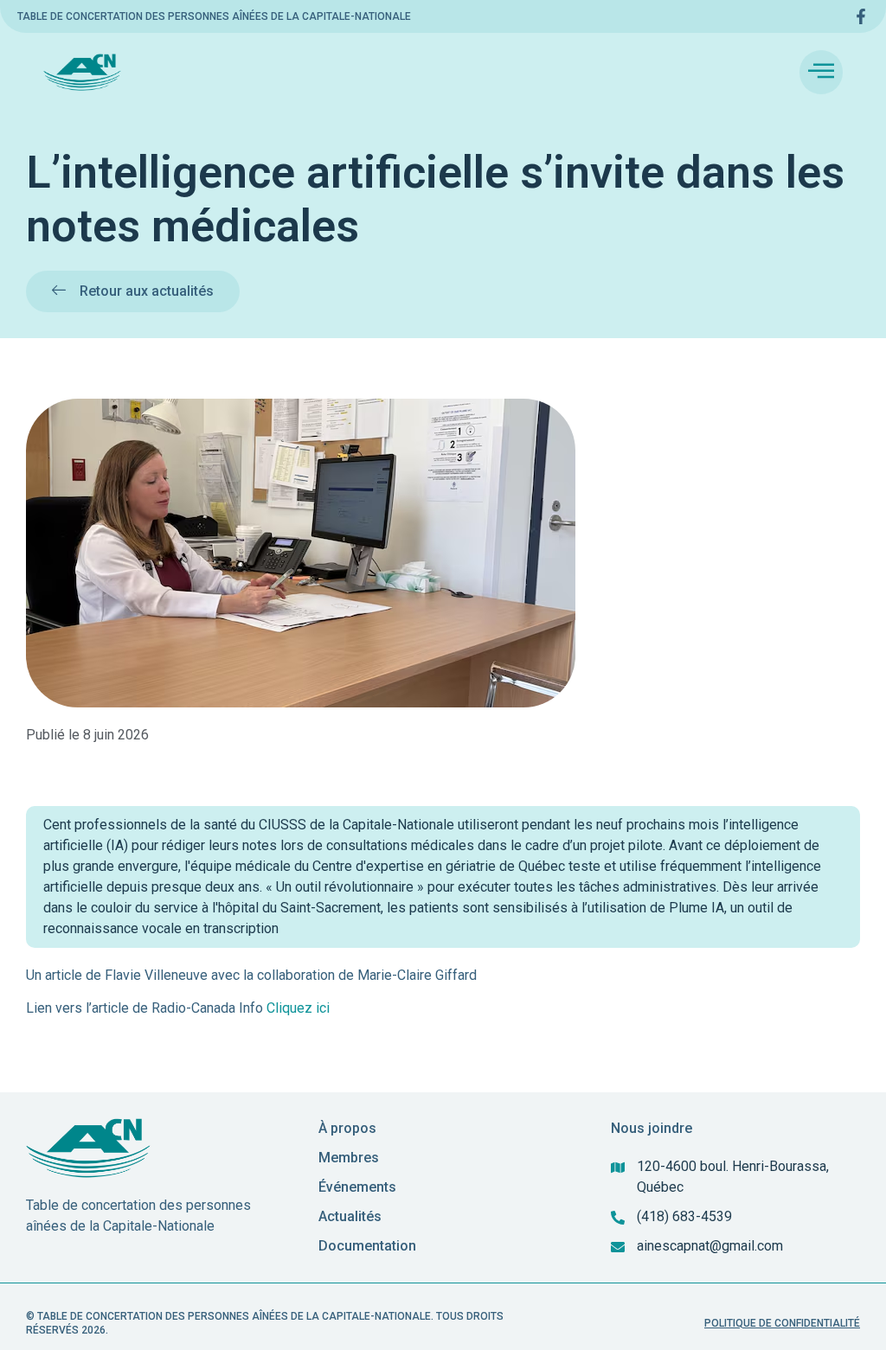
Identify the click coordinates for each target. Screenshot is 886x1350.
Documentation (367, 1246)
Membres (348, 1157)
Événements (357, 1187)
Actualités (350, 1216)
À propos (347, 1128)
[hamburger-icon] (821, 72)
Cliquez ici (298, 1008)
